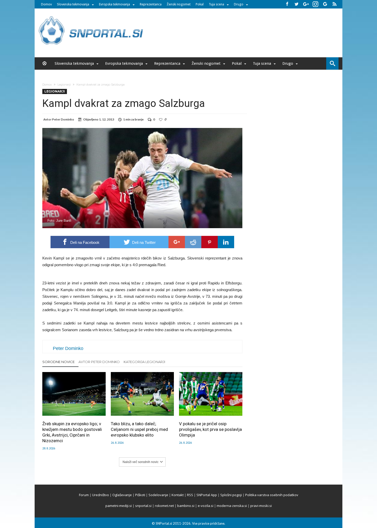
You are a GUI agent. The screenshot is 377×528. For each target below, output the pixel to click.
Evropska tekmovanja (114, 4)
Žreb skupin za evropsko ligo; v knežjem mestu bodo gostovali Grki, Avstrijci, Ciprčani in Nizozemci (72, 432)
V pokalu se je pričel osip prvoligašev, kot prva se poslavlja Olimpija (210, 429)
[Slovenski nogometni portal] (91, 16)
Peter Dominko (63, 119)
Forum (84, 495)
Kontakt (178, 495)
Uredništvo (100, 495)
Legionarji (64, 84)
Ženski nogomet (179, 4)
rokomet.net (164, 505)
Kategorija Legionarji (144, 362)
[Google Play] (325, 4)
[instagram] (315, 4)
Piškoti (140, 495)
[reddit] (193, 242)
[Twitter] (296, 4)
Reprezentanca (151, 4)
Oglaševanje (122, 495)
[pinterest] (209, 242)
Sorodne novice (58, 362)
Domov (46, 4)
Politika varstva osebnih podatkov (271, 495)
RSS (190, 495)
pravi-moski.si (261, 505)
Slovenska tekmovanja (73, 4)
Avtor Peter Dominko (99, 362)
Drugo (238, 4)
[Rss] (334, 4)
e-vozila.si (205, 505)
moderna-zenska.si (232, 505)
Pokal (200, 4)
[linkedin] (226, 242)
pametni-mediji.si (118, 505)
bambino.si (185, 505)
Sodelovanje (158, 495)
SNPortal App (206, 495)
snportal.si (143, 505)
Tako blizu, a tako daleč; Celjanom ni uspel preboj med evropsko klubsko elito (139, 429)
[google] (176, 242)
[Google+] (306, 4)
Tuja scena (216, 4)
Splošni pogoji (231, 495)
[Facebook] (287, 4)
